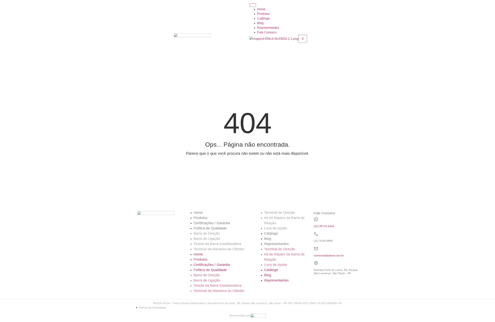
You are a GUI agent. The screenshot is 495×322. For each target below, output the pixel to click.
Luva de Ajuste (275, 228)
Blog (260, 23)
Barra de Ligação (207, 239)
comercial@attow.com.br (329, 255)
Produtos (263, 13)
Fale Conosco (267, 32)
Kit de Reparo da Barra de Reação (284, 220)
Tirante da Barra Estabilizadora (217, 244)
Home (261, 9)
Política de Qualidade (210, 228)
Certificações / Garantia (212, 223)
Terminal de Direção (279, 213)
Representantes (268, 27)
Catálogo (263, 18)
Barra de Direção (207, 233)
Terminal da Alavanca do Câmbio (219, 249)
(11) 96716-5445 (324, 226)
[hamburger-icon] (252, 5)
